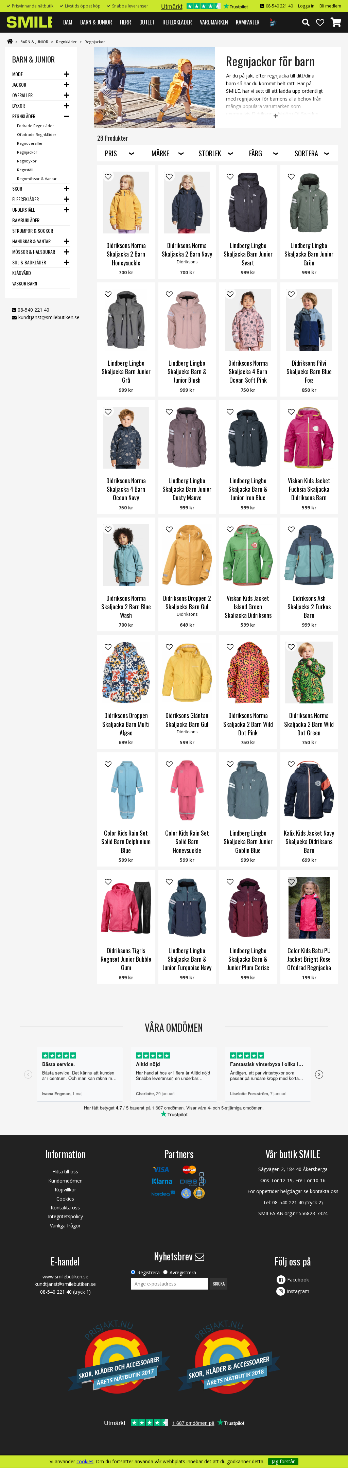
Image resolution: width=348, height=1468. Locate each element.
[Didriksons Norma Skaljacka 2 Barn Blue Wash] (126, 555)
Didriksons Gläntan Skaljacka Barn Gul (187, 719)
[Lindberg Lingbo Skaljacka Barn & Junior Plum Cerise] (248, 907)
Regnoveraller (30, 143)
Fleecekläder (25, 199)
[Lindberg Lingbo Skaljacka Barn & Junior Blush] (187, 320)
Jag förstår (283, 1461)
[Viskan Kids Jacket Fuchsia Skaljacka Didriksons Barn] (309, 437)
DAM (67, 22)
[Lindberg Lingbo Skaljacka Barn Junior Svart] (248, 202)
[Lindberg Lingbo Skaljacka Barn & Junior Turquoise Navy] (187, 907)
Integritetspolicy (65, 1216)
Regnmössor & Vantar (37, 178)
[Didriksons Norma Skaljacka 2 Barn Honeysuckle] (126, 202)
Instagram (298, 1291)
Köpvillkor (65, 1189)
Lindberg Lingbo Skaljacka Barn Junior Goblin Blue (248, 841)
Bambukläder (25, 220)
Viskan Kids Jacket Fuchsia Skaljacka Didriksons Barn (309, 489)
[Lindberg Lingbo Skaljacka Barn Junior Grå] (126, 320)
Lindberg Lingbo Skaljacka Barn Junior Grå (126, 371)
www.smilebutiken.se (65, 1276)
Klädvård (21, 272)
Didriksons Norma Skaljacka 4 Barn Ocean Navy (126, 489)
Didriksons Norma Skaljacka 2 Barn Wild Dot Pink (248, 724)
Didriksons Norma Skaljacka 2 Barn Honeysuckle (126, 254)
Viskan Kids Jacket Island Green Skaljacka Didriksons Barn (248, 611)
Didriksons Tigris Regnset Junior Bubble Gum (126, 959)
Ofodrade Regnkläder (36, 134)
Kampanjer (247, 22)
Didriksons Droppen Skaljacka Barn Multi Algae (126, 724)
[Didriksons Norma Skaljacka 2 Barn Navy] (187, 202)
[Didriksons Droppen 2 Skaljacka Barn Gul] (187, 555)
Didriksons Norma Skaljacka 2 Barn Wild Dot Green (309, 724)
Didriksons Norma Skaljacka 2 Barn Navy (187, 249)
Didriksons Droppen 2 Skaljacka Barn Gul (187, 602)
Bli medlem (330, 6)
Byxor (18, 105)
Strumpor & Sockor (32, 230)
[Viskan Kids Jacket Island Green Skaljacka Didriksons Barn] (248, 555)
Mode (17, 73)
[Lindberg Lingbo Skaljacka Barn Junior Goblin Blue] (248, 790)
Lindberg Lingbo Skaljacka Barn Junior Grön (308, 254)
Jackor (19, 84)
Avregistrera (183, 1272)
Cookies (65, 1198)
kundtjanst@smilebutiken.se (49, 317)
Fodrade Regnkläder (35, 125)
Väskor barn (24, 283)
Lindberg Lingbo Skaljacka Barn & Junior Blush (187, 371)
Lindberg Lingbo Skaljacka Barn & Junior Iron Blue (247, 489)
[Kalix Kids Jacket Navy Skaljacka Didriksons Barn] (309, 790)
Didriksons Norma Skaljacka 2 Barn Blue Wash (126, 606)
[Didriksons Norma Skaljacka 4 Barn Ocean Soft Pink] (248, 320)
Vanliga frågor (65, 1225)
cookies (84, 1461)
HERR (125, 22)
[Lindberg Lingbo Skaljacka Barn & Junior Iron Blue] (248, 437)
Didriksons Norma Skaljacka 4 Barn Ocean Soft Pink (248, 371)
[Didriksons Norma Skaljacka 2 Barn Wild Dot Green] (309, 672)
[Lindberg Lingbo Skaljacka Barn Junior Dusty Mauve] (187, 437)
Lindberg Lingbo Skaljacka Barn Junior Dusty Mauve (186, 489)
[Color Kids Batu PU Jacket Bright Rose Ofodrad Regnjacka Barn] (309, 907)
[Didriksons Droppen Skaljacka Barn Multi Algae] (126, 672)
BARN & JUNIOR (96, 22)
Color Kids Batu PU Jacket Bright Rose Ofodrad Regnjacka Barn (309, 963)
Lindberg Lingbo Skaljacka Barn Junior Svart (248, 254)
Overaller (22, 95)
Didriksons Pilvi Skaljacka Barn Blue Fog (309, 371)
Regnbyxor (27, 160)
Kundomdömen (65, 1180)
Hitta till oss (65, 1171)
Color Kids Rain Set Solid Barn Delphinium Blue (126, 841)
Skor (17, 188)
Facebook (298, 1279)
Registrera (148, 1272)
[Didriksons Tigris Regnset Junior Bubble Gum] (126, 907)
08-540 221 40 (279, 6)
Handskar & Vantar (31, 241)
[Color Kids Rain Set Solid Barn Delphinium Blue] (126, 790)
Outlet (147, 22)
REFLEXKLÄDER (177, 22)
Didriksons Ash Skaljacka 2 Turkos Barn (309, 606)
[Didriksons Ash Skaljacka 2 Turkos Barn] (309, 555)
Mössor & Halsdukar (33, 251)
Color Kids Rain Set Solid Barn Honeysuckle (187, 841)
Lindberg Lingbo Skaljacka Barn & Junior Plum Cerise (248, 959)
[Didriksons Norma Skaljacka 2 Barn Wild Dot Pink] (248, 672)
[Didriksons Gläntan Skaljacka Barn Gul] (187, 672)
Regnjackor (95, 41)
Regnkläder (66, 41)
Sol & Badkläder (29, 262)
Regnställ (25, 169)
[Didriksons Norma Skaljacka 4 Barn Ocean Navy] (126, 437)
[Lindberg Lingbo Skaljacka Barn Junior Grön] (309, 202)
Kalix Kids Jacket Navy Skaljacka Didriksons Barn (309, 841)
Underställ (23, 209)
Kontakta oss (65, 1207)
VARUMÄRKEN (214, 22)
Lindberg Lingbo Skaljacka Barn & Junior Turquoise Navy (186, 959)
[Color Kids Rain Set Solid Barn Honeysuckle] (187, 790)
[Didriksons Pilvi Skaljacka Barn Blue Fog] (309, 320)
